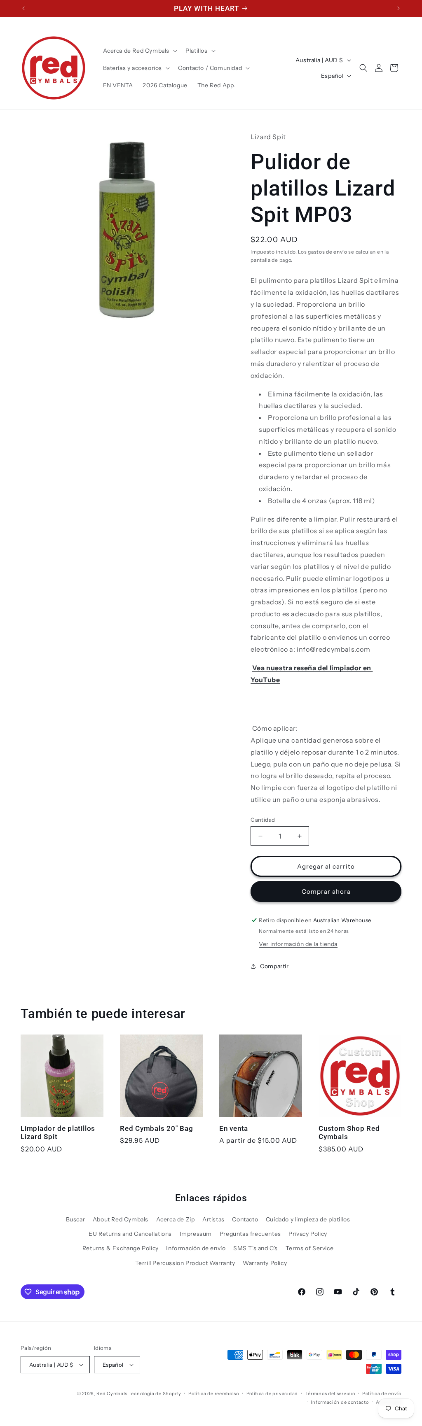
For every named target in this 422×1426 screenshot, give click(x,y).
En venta (233, 1128)
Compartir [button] (274, 966)
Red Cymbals (112, 1393)
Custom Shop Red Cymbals (349, 1132)
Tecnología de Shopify (155, 1393)
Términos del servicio (330, 1393)
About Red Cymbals (120, 1219)
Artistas (213, 1219)
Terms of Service (310, 1248)
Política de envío (381, 1393)
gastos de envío (327, 252)
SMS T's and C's (255, 1248)
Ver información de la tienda (298, 944)
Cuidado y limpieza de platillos (308, 1219)
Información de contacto (339, 1402)
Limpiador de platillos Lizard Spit (58, 1132)
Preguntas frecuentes (250, 1233)
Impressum (196, 1233)
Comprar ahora (326, 891)
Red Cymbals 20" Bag (156, 1128)
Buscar (75, 1219)
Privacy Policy (307, 1233)
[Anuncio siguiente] (398, 8)
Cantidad (263, 819)
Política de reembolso (213, 1393)
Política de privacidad (272, 1393)
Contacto (245, 1219)
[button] (139, 50)
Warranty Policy (265, 1263)
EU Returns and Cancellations (130, 1233)
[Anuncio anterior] (23, 8)
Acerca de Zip (175, 1219)
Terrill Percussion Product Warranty (185, 1263)
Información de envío (195, 1248)
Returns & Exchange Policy (120, 1248)
